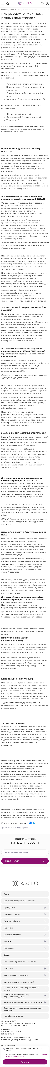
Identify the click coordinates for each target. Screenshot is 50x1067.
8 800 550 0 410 (8, 1031)
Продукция (9, 907)
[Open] (46, 36)
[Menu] (2, 3)
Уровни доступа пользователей (19, 982)
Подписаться (12, 861)
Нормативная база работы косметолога (23, 1002)
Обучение (9, 948)
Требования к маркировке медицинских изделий (23, 1009)
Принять (25, 1062)
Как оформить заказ (13, 1016)
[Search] (7, 3)
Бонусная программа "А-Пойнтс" (19, 901)
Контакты (8, 928)
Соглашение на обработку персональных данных (16, 995)
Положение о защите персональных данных (21, 989)
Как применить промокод (16, 975)
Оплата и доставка (12, 935)
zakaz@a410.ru (7, 1034)
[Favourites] (42, 3)
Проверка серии (12, 914)
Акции (7, 894)
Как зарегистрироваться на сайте (20, 962)
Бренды (7, 941)
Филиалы (8, 968)
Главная (4, 10)
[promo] (47, 3)
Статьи (13, 10)
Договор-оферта (12, 921)
